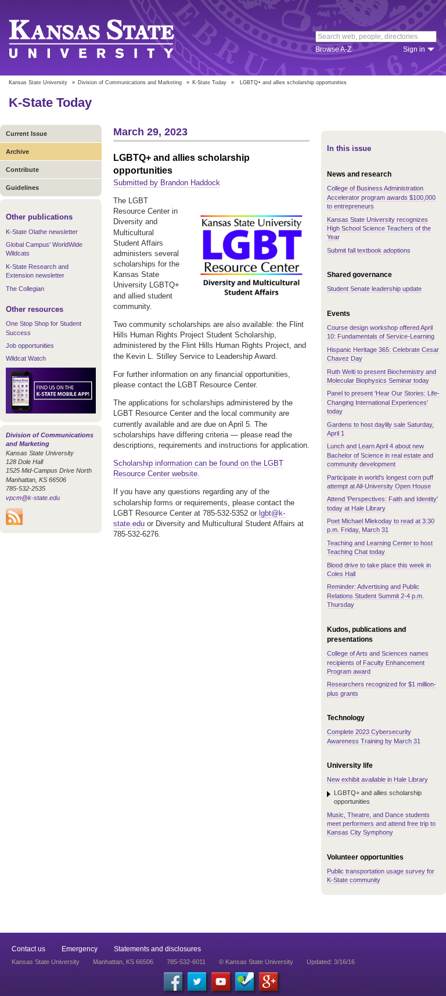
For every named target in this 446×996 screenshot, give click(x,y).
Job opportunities (30, 345)
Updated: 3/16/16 (331, 961)
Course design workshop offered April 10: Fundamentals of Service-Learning (380, 332)
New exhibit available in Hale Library (377, 779)
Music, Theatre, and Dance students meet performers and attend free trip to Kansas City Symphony (381, 823)
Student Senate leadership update (374, 288)
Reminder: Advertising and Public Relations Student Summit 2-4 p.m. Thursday (375, 595)
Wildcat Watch (26, 358)
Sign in (414, 49)
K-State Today (209, 82)
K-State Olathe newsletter (42, 231)
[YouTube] (220, 981)
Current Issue (26, 133)
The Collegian (25, 288)
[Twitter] (197, 981)
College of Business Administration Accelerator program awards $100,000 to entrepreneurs (381, 197)
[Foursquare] (244, 981)
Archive (17, 151)
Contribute (22, 169)
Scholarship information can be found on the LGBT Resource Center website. (198, 468)
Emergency (80, 949)
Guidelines (22, 187)
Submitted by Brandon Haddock (166, 182)
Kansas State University (106, 37)
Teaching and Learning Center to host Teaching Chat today (380, 547)
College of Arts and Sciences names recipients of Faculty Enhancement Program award (378, 662)
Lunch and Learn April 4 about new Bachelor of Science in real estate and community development (380, 455)
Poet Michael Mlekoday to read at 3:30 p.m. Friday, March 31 (380, 525)
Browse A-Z (333, 49)
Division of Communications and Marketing (130, 82)
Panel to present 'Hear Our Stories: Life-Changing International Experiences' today (383, 402)
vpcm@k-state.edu (33, 497)
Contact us (28, 949)
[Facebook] (173, 981)
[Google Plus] (268, 981)
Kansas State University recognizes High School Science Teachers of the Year (379, 228)
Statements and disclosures (157, 949)
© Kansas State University (256, 961)
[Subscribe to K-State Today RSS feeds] (14, 522)
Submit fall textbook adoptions (369, 250)
